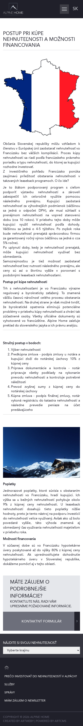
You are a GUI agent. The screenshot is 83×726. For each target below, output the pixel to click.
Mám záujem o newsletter (25, 700)
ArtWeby (27, 721)
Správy (9, 692)
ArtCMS (60, 721)
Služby (9, 684)
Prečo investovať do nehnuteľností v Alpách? (40, 676)
